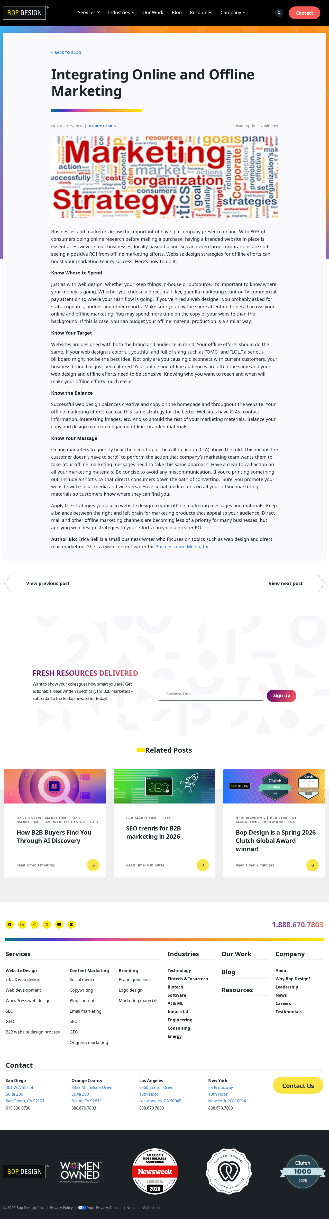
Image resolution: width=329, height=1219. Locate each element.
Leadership (287, 987)
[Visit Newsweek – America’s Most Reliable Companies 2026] (155, 1171)
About (282, 970)
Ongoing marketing (89, 1042)
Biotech (175, 987)
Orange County (86, 1080)
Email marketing (86, 1011)
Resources (201, 12)
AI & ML (175, 1003)
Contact (304, 13)
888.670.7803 (83, 1108)
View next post (286, 583)
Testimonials (289, 1011)
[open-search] (279, 13)
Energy (175, 1036)
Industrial (178, 1011)
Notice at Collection (143, 1207)
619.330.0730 (18, 1108)
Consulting (179, 1028)
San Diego (16, 1080)
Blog (177, 12)
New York (217, 1080)
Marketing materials (138, 1000)
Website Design (21, 970)
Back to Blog (67, 52)
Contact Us (298, 1085)
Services (87, 12)
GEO (10, 1021)
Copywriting (81, 990)
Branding (128, 970)
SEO (10, 1011)
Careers (283, 1003)
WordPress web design (28, 1000)
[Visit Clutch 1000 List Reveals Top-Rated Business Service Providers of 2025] (303, 1171)
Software (177, 995)
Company (231, 12)
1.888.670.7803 (297, 924)
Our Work (152, 12)
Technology (179, 970)
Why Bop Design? (293, 978)
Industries (119, 12)
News (281, 995)
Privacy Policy (61, 1207)
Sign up (281, 695)
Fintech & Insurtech (188, 978)
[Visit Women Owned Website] (81, 1171)
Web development (23, 990)
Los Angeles (151, 1080)
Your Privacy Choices (104, 1207)
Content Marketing (89, 970)
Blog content (82, 1000)
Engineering (180, 1019)
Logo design (131, 990)
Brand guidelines (135, 979)
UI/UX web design (23, 979)
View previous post (48, 583)
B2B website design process (33, 1032)
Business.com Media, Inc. (183, 546)
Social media (82, 979)
